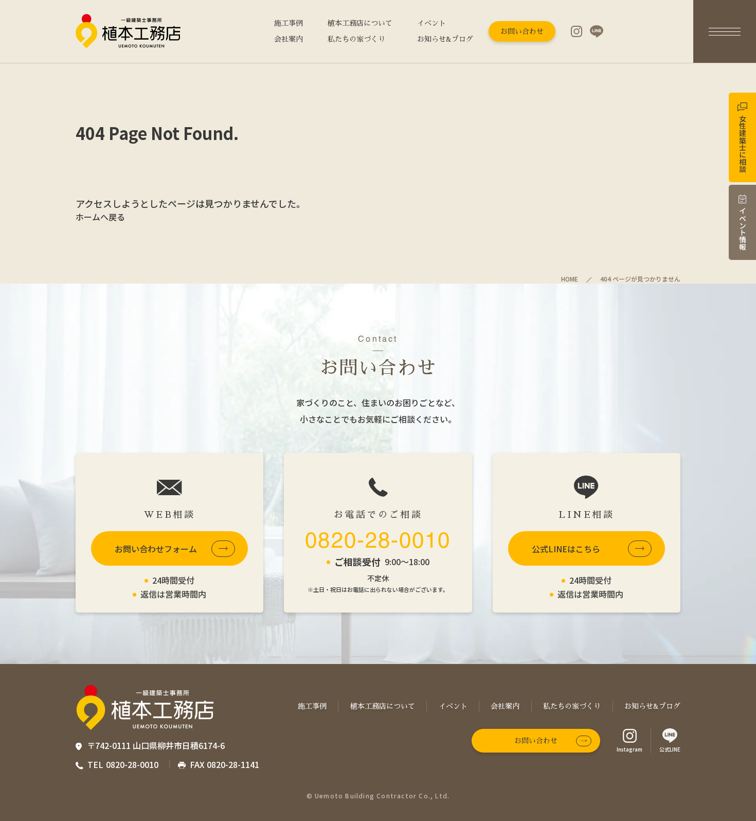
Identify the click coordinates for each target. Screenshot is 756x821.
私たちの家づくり (356, 39)
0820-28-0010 (378, 540)
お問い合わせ (522, 31)
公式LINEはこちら (566, 549)
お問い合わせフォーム (156, 549)
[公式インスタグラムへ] (576, 31)
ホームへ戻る (100, 217)
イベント (431, 23)
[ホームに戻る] (129, 31)
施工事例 (288, 23)
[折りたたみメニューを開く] (724, 31)
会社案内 (288, 39)
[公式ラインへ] (596, 31)
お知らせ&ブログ (445, 39)
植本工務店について (360, 23)
